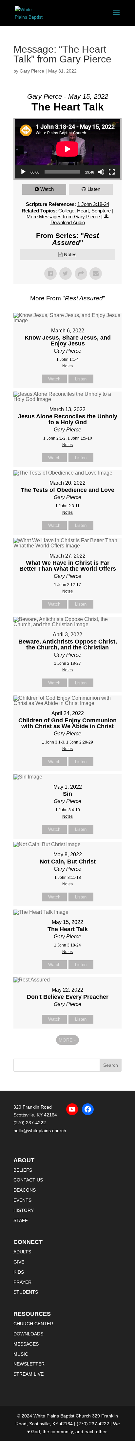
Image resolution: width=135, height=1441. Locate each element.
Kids (18, 1272)
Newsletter (29, 1363)
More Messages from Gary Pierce (63, 216)
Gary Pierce (32, 71)
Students (25, 1292)
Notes (70, 254)
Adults (22, 1251)
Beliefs (22, 1170)
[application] (67, 148)
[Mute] (101, 172)
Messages (26, 1344)
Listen (93, 189)
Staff (20, 1220)
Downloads (28, 1333)
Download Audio (67, 222)
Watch (47, 189)
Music (20, 1354)
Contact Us (28, 1179)
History (23, 1210)
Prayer (22, 1282)
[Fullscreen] (111, 172)
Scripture (101, 210)
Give (18, 1262)
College (66, 210)
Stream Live (28, 1374)
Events (22, 1200)
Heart (83, 210)
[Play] (23, 172)
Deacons (24, 1190)
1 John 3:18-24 (93, 204)
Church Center (33, 1323)
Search (110, 1065)
